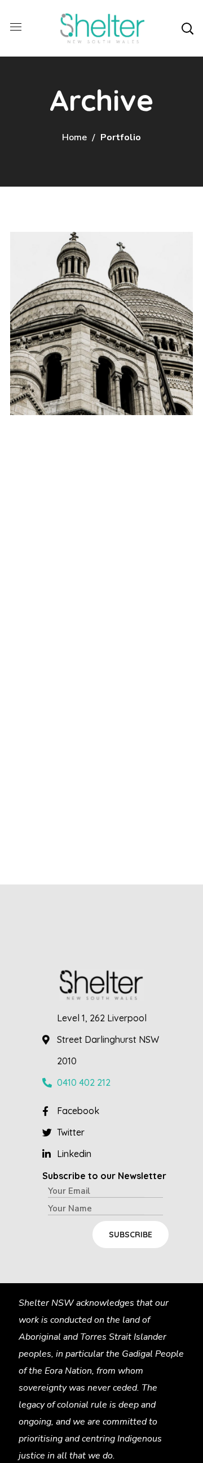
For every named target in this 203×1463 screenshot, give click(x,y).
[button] (187, 28)
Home (74, 137)
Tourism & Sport (98, 300)
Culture (47, 322)
